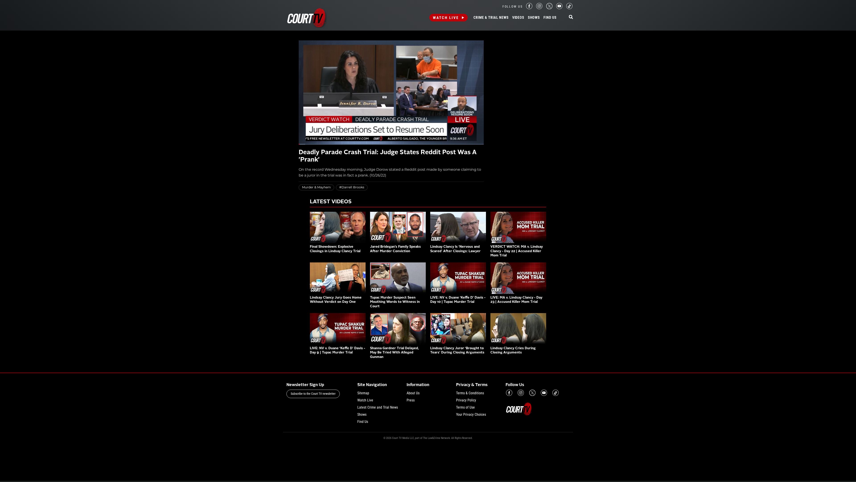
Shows (534, 17)
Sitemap (363, 393)
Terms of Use (465, 407)
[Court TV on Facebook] (529, 8)
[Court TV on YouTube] (559, 8)
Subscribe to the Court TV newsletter (313, 393)
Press (411, 400)
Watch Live (446, 17)
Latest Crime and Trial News (377, 407)
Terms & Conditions (470, 393)
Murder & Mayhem (316, 187)
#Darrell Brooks (351, 187)
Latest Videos (331, 202)
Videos (518, 17)
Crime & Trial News (490, 17)
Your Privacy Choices (471, 414)
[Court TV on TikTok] (569, 8)
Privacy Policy (466, 400)
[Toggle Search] (571, 17)
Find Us (550, 17)
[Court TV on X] (549, 8)
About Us (413, 393)
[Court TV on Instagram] (539, 8)
